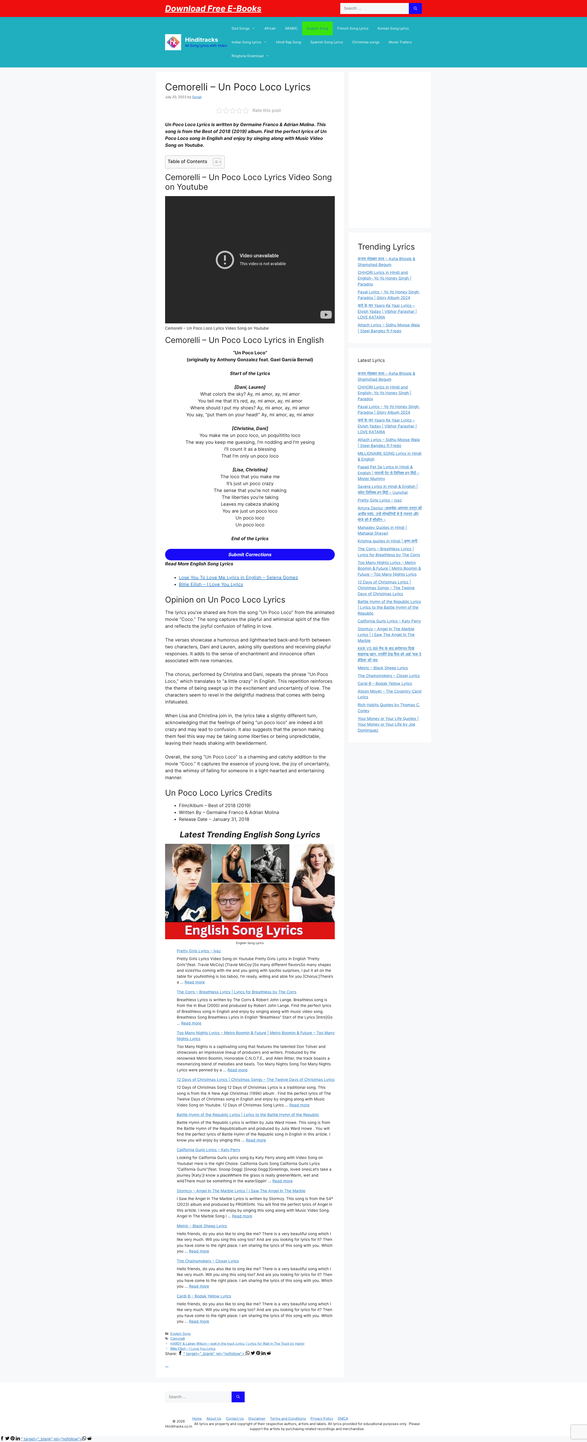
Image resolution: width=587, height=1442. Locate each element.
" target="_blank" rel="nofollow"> (214, 1353)
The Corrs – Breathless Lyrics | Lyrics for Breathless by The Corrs (236, 992)
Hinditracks (201, 39)
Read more (195, 982)
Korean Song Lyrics (393, 28)
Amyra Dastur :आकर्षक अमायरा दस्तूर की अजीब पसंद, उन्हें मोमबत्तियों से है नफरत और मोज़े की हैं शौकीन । (390, 514)
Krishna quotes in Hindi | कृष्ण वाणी (387, 541)
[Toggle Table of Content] (215, 162)
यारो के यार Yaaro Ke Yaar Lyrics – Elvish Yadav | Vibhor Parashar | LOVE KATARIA (387, 311)
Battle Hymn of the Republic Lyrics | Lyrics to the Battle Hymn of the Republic (248, 1114)
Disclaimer (257, 1418)
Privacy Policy (321, 1418)
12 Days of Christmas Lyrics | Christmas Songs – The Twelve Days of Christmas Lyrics (256, 1079)
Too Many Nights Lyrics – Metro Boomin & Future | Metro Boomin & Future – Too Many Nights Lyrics (389, 568)
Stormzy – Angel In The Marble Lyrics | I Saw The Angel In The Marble (241, 1191)
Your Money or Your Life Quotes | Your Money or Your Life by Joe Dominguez (388, 724)
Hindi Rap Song (288, 42)
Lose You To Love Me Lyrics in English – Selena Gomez (238, 577)
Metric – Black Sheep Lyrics (202, 1226)
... (167, 1365)
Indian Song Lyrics (246, 42)
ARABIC (291, 28)
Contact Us (235, 1418)
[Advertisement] (390, 150)
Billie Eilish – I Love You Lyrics (211, 584)
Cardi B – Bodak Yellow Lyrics (204, 1296)
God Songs (240, 28)
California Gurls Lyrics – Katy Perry (208, 1149)
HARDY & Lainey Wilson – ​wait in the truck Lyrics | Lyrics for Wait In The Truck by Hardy (237, 1343)
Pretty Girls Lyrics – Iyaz (199, 951)
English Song (317, 28)
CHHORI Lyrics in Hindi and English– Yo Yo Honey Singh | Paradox (384, 278)
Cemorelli (177, 1338)
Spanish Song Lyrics (326, 42)
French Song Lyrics (352, 28)
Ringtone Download (247, 56)
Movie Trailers (400, 42)
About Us (213, 1418)
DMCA (343, 1418)
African (270, 28)
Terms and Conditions (288, 1418)
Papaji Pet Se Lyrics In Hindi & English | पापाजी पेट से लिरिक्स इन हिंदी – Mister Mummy (388, 473)
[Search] (415, 8)
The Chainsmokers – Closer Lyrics (208, 1261)
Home (197, 1418)
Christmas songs (365, 42)
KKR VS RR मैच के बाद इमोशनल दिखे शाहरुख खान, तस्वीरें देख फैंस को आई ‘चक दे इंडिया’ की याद (389, 654)
